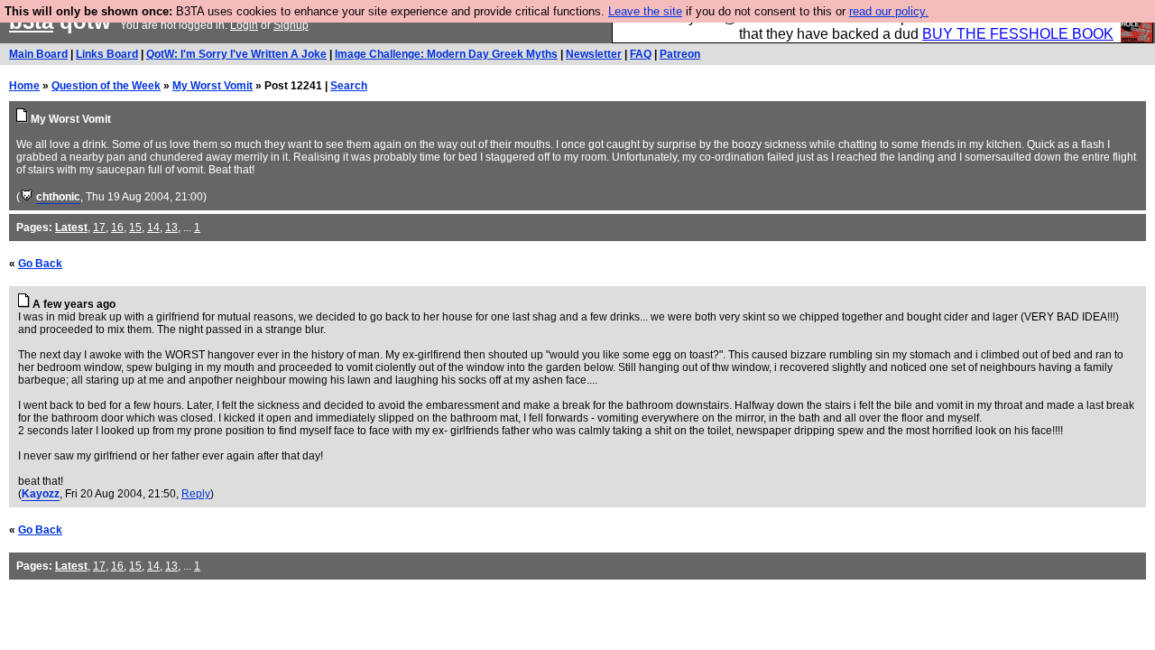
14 (153, 227)
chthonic (58, 196)
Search (348, 85)
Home (24, 85)
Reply (195, 494)
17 (99, 227)
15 (135, 227)
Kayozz (41, 494)
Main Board (38, 54)
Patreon (680, 54)
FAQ (640, 54)
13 (171, 227)
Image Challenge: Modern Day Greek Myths (446, 54)
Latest (71, 227)
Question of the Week (106, 85)
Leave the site (645, 11)
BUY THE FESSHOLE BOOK (1017, 34)
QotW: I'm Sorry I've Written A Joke (236, 54)
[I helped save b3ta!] (26, 196)
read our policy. (889, 11)
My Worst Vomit (212, 85)
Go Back (40, 263)
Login (244, 25)
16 (117, 227)
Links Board (107, 54)
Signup (291, 25)
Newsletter (594, 54)
